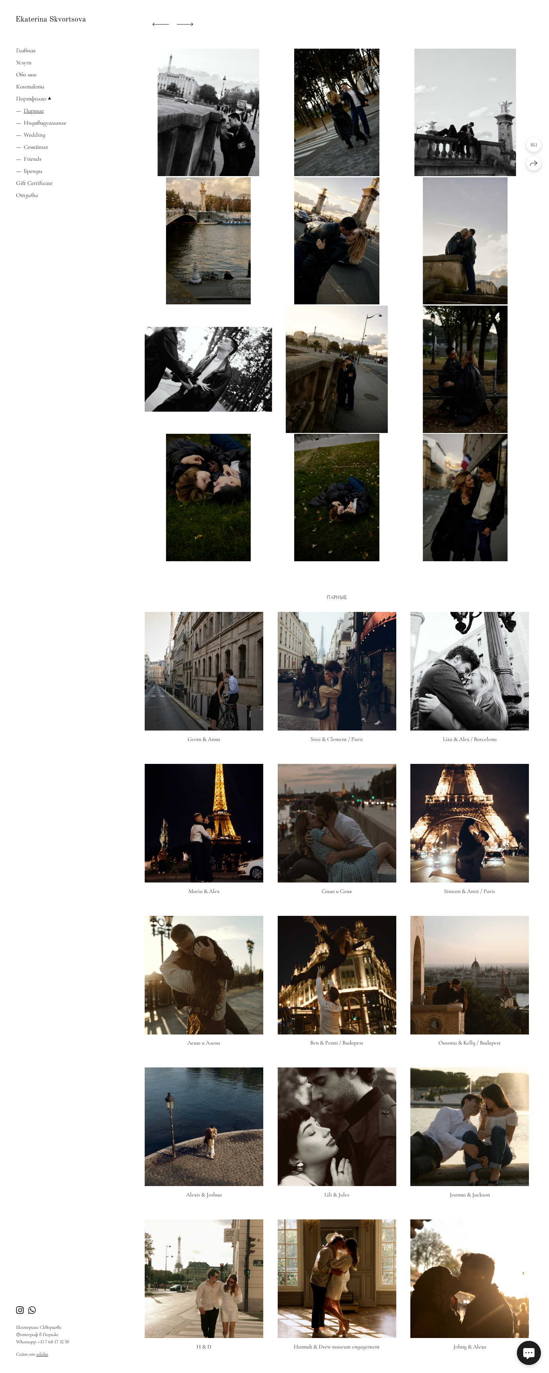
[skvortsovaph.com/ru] (51, 19)
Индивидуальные (45, 122)
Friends (32, 158)
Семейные (36, 146)
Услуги (23, 62)
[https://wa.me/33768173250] (32, 1310)
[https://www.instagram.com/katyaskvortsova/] (20, 1310)
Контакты (30, 86)
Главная (25, 50)
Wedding (34, 134)
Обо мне (26, 74)
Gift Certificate (34, 183)
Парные (34, 110)
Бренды (33, 170)
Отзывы (27, 195)
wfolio (42, 1354)
